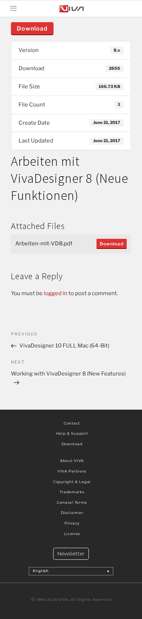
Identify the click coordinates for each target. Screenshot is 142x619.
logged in (55, 293)
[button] (13, 9)
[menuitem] (71, 571)
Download (32, 28)
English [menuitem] (41, 571)
